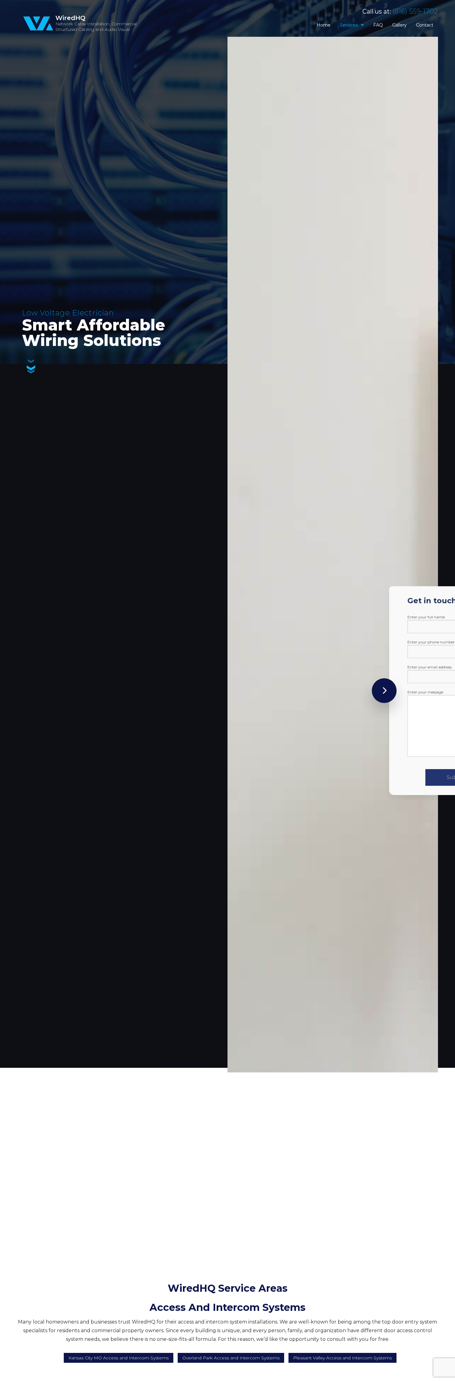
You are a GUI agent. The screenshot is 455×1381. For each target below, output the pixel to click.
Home (324, 25)
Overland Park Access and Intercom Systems (231, 1358)
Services (349, 25)
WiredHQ (70, 18)
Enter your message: (341, 692)
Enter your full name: (342, 617)
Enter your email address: (345, 667)
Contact (424, 25)
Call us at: (400, 11)
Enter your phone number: (347, 642)
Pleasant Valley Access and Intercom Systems (342, 1358)
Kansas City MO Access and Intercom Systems (118, 1358)
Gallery (399, 25)
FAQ (378, 25)
